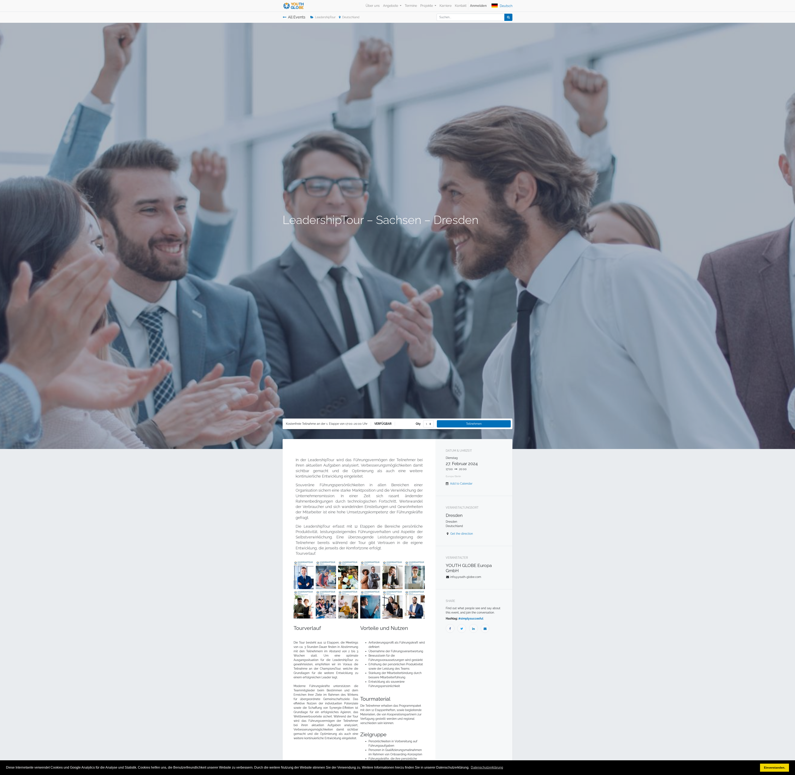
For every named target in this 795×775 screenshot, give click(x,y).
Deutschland (350, 17)
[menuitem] (372, 6)
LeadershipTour (325, 17)
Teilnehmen (474, 423)
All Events (296, 17)
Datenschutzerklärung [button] (487, 767)
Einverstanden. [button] (774, 767)
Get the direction (461, 533)
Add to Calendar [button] (461, 483)
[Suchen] (508, 17)
